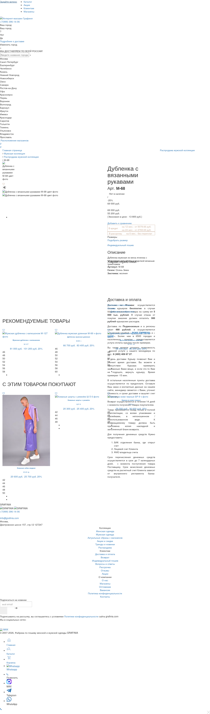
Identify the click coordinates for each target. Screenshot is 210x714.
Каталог (28, 1)
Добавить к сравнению (119, 223)
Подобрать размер (117, 240)
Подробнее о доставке (12, 41)
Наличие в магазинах (118, 305)
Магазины (29, 11)
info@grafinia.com (9, 518)
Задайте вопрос (8, 1)
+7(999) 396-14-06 (10, 21)
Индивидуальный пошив (120, 245)
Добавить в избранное (122, 311)
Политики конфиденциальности (81, 616)
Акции (27, 5)
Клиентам (29, 8)
